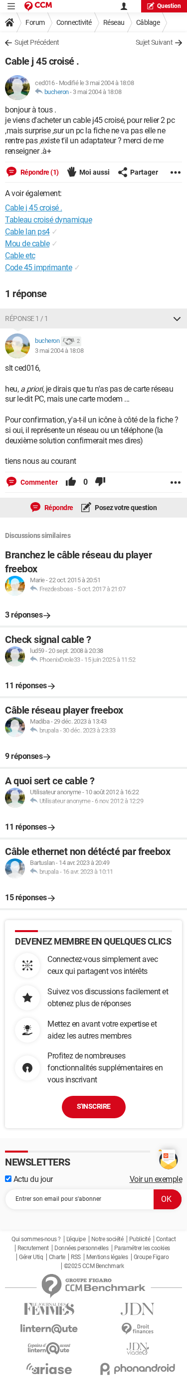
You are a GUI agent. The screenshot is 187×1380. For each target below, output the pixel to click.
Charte (57, 1257)
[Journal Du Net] (138, 1309)
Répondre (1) (39, 172)
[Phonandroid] (138, 1369)
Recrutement (33, 1248)
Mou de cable (27, 243)
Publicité (140, 1239)
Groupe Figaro (151, 1257)
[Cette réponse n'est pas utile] (100, 482)
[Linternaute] (49, 1329)
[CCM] (38, 6)
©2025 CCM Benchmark (94, 1266)
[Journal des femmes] (49, 1309)
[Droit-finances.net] (138, 1329)
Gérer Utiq (31, 1257)
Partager (144, 172)
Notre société (107, 1239)
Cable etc (20, 255)
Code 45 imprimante (38, 267)
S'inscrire (94, 1106)
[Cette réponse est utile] (70, 482)
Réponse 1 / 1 (26, 318)
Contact (166, 1239)
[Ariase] (49, 1368)
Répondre (58, 508)
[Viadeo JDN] (138, 1349)
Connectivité (74, 22)
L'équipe (75, 1239)
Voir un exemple (156, 1179)
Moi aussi (94, 172)
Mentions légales (107, 1257)
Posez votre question (125, 508)
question (169, 5)
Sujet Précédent (36, 42)
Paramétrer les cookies (142, 1248)
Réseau (114, 22)
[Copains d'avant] (49, 1348)
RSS (76, 1257)
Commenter (38, 482)
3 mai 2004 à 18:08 (97, 92)
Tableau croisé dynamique (48, 219)
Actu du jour (32, 1179)
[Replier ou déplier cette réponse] (177, 318)
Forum (35, 22)
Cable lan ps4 (27, 231)
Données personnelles (81, 1248)
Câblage (148, 22)
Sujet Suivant (154, 42)
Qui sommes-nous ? (36, 1239)
